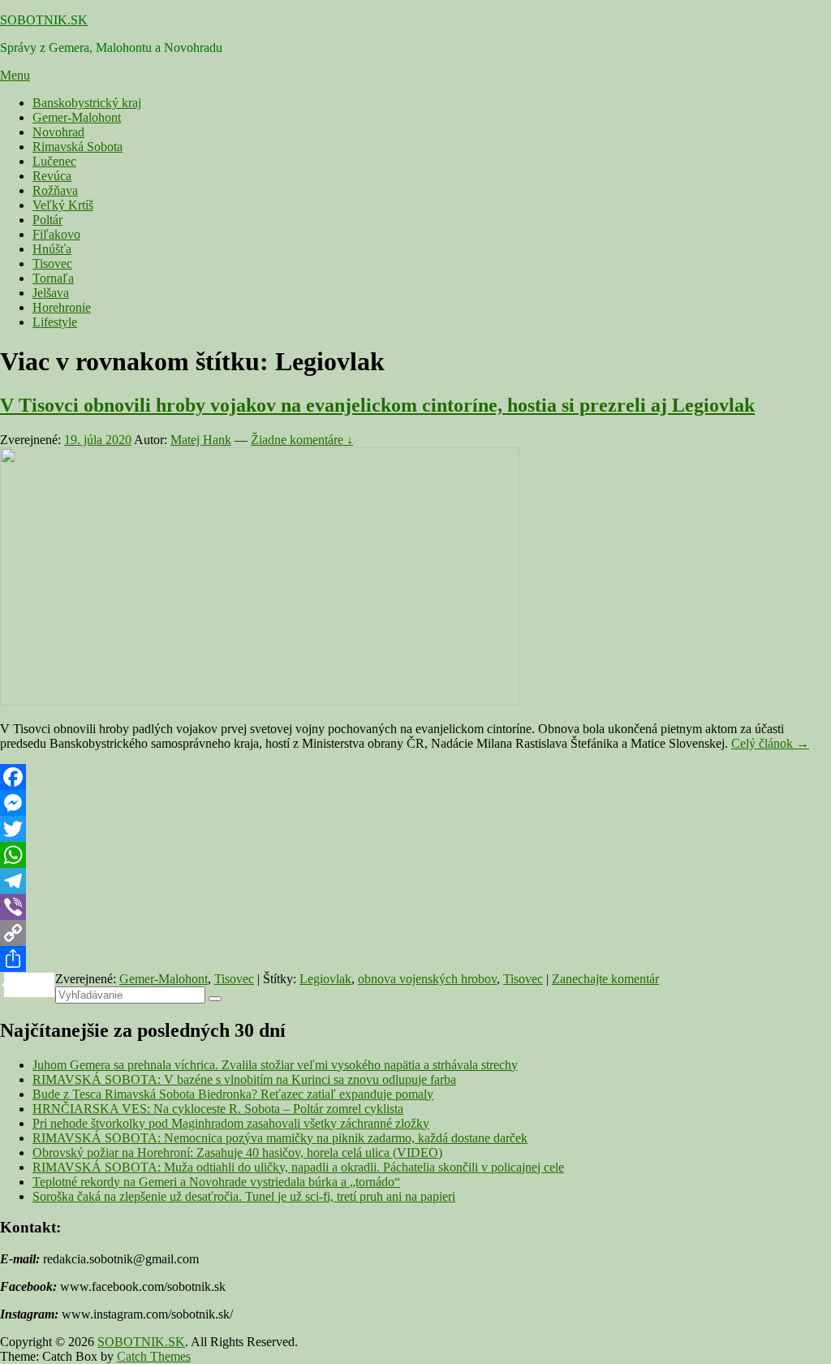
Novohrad (58, 132)
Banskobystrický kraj (86, 103)
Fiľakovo (56, 234)
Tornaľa (53, 278)
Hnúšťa (51, 249)
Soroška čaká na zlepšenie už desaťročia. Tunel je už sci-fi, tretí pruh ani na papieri (243, 1196)
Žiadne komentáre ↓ (302, 440)
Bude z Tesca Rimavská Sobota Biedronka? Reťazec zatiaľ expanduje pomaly (232, 1094)
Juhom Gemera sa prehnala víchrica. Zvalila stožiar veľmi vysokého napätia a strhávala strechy (275, 1065)
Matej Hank (200, 440)
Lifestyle (54, 322)
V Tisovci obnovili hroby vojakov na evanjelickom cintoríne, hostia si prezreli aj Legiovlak (377, 405)
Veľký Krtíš (62, 205)
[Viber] (415, 907)
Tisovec (52, 263)
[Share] (415, 959)
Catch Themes (154, 1356)
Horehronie (61, 307)
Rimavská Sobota (77, 146)
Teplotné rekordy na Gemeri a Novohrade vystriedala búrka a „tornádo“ (216, 1182)
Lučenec (54, 161)
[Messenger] (415, 803)
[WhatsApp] (415, 855)
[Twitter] (415, 829)
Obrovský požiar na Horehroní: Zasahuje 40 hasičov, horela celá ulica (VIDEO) (237, 1152)
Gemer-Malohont (76, 117)
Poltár (47, 220)
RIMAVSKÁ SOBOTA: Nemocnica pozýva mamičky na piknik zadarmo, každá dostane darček (279, 1138)
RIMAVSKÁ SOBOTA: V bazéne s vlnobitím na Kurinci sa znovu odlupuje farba (244, 1079)
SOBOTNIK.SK (44, 20)
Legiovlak (325, 979)
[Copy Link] (415, 933)
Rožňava (55, 190)
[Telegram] (415, 881)
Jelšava (50, 293)
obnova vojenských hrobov (427, 979)
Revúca (51, 176)
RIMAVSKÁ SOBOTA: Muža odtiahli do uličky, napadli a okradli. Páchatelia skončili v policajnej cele (298, 1167)
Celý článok (770, 743)
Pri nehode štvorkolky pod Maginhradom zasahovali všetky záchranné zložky (230, 1123)
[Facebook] (415, 777)
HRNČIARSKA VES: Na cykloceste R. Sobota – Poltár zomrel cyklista (217, 1109)
